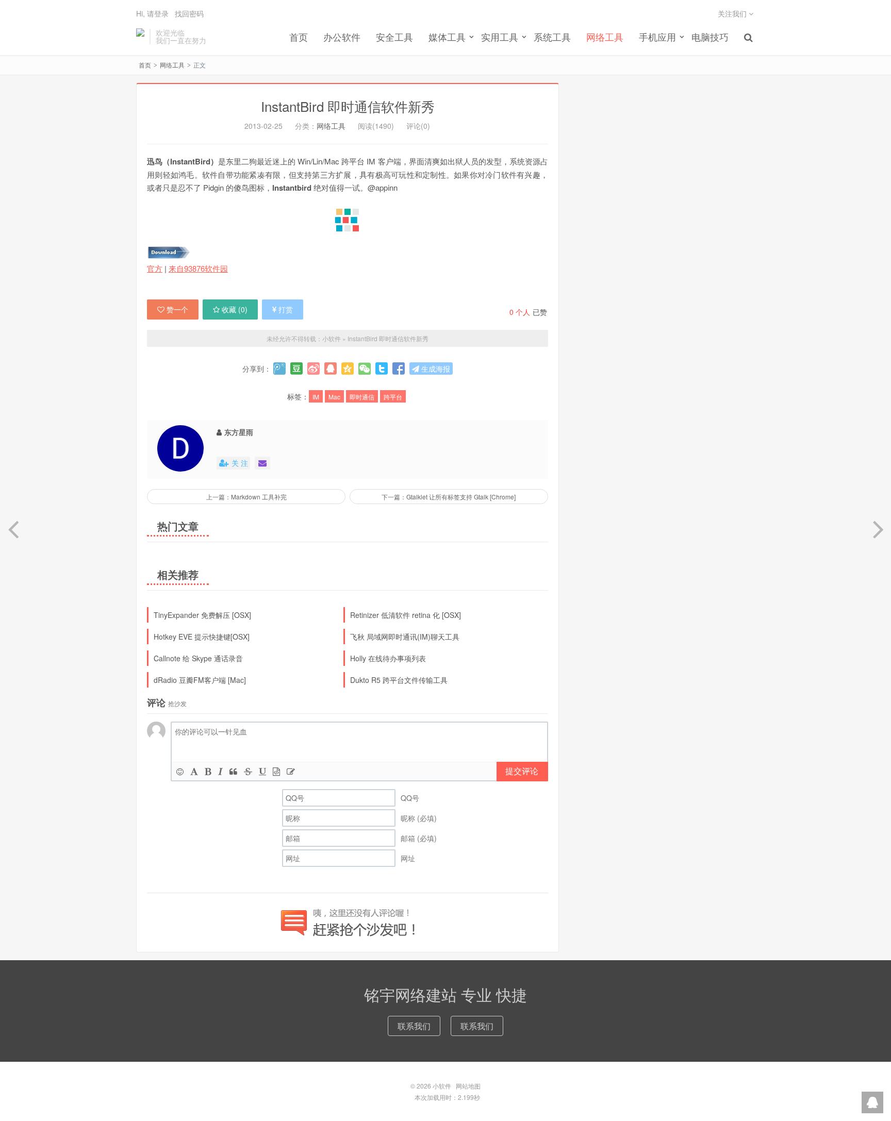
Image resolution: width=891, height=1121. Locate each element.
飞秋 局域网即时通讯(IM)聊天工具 (404, 636)
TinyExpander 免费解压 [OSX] (202, 615)
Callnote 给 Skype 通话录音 (198, 658)
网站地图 (468, 1085)
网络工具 (604, 36)
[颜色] (194, 771)
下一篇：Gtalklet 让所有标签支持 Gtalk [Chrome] (449, 496)
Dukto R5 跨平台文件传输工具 (399, 680)
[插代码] (276, 771)
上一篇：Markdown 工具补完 (246, 496)
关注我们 (733, 13)
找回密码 (189, 13)
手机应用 (657, 36)
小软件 (140, 36)
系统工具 (552, 36)
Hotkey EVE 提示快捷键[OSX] (202, 636)
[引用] (233, 771)
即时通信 (362, 396)
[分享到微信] (364, 368)
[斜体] (220, 771)
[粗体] (208, 771)
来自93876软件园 (198, 268)
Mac (334, 396)
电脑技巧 (710, 36)
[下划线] (262, 771)
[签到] (291, 771)
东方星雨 (238, 432)
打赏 (285, 309)
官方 (154, 268)
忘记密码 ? (508, 16)
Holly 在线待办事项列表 (388, 658)
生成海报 (434, 368)
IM (315, 396)
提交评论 (521, 771)
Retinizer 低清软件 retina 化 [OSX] (405, 615)
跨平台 (393, 396)
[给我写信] (262, 463)
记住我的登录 (395, 17)
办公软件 (341, 36)
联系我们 (414, 1026)
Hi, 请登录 (152, 13)
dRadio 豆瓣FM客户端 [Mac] (200, 680)
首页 (298, 36)
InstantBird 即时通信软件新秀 (348, 105)
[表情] (180, 771)
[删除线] (248, 771)
